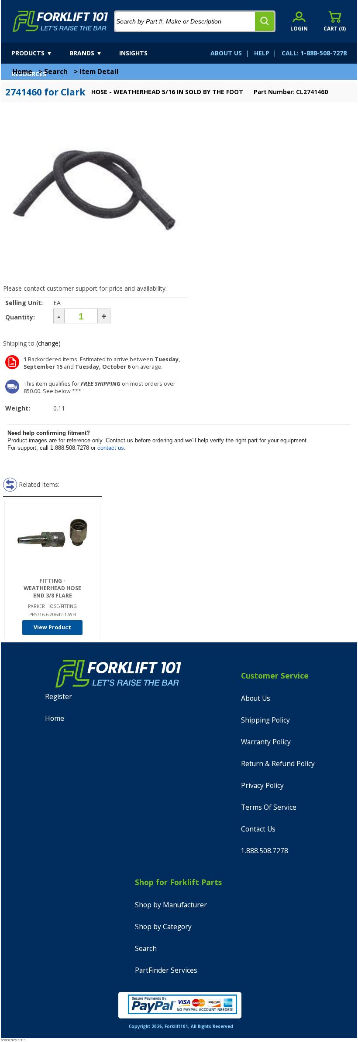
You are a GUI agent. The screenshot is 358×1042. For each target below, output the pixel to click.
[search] (264, 21)
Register (58, 696)
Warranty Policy (266, 742)
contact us (110, 448)
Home (22, 71)
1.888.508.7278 (264, 850)
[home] (60, 21)
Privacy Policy (262, 785)
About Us (255, 698)
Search (56, 71)
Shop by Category (163, 926)
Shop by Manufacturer (171, 905)
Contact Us (258, 829)
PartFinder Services (166, 970)
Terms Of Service (268, 807)
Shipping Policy (265, 720)
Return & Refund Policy (278, 763)
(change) (48, 343)
